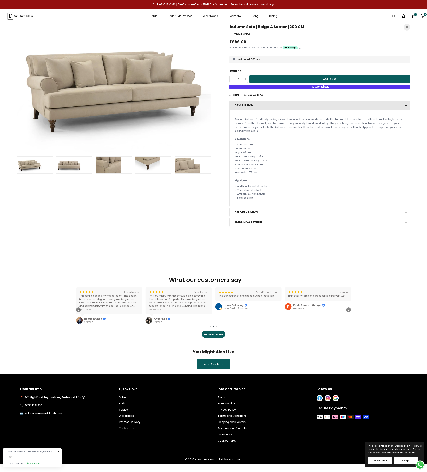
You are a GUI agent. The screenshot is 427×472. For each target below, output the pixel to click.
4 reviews (298, 308)
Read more (85, 309)
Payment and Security (232, 428)
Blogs (221, 397)
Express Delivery (129, 422)
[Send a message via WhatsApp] (420, 465)
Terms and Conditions (232, 416)
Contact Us (126, 428)
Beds (122, 403)
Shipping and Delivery (232, 422)
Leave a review (213, 334)
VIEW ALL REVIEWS (242, 34)
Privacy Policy (227, 410)
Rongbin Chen (93, 318)
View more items (213, 364)
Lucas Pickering (233, 305)
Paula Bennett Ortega (307, 305)
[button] (78, 309)
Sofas (122, 397)
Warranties (225, 434)
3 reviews (89, 321)
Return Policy (226, 403)
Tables (123, 410)
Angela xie (160, 318)
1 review (158, 321)
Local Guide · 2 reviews (236, 308)
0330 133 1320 (167, 4)
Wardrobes (126, 416)
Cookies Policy (227, 441)
